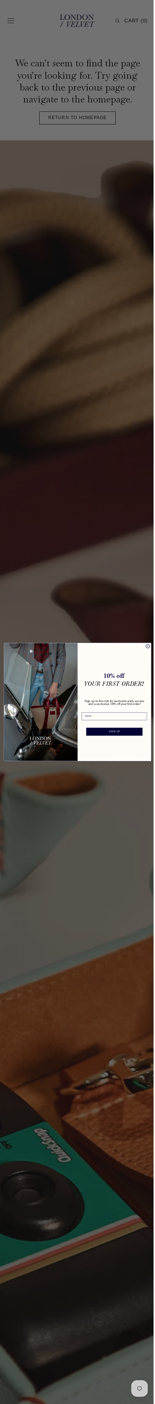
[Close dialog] (145, 646)
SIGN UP (111, 731)
